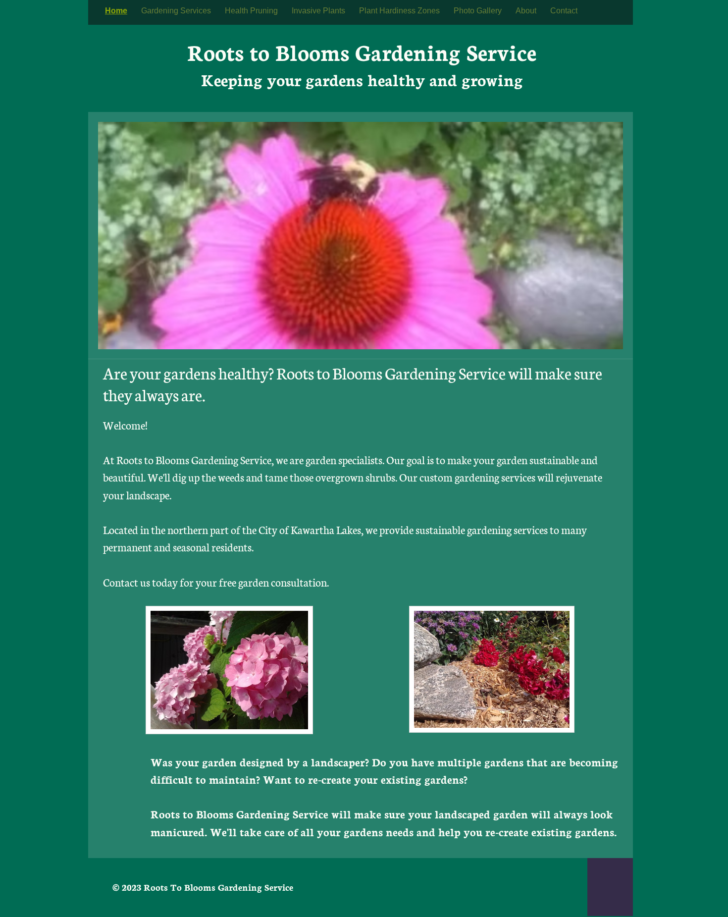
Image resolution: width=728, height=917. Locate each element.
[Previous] (102, 235)
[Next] (619, 235)
